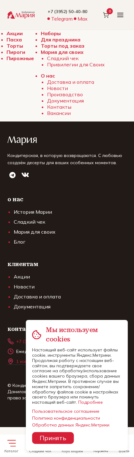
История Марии (33, 212)
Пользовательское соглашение (65, 411)
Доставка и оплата (70, 82)
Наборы (51, 33)
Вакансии (59, 113)
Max (83, 19)
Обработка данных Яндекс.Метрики (70, 424)
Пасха (14, 39)
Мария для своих (62, 52)
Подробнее (90, 402)
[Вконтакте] (25, 175)
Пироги (16, 52)
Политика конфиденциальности (66, 418)
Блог (20, 242)
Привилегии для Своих (76, 64)
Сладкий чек (63, 58)
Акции (15, 33)
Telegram (62, 19)
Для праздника (60, 39)
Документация (65, 101)
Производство (65, 94)
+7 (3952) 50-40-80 (67, 11)
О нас (48, 76)
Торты (15, 46)
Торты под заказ (62, 46)
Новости (57, 88)
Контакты (59, 107)
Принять (53, 438)
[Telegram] (12, 175)
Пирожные (20, 58)
